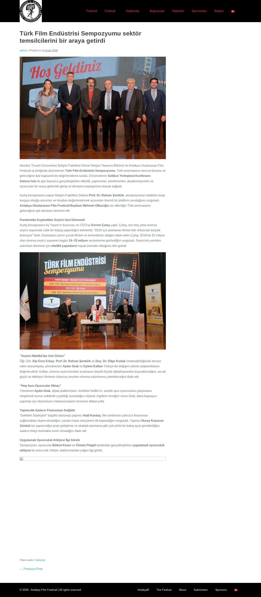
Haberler (178, 11)
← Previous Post (31, 568)
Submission (201, 589)
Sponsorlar (199, 11)
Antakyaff (143, 589)
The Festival (163, 589)
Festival (91, 11)
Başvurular (157, 11)
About (182, 589)
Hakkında (133, 11)
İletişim (219, 11)
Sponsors (221, 589)
